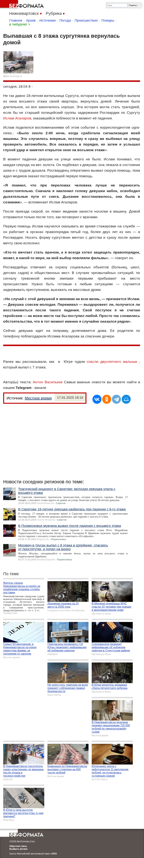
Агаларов (23, 118)
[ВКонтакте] (96, 399)
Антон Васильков (47, 382)
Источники (47, 20)
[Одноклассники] (106, 399)
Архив (31, 20)
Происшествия (86, 20)
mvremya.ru (16, 76)
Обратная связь (18, 846)
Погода (65, 20)
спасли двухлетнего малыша (112, 362)
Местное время (38, 398)
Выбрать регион (18, 849)
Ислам (8, 118)
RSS (54, 853)
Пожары (107, 20)
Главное (15, 20)
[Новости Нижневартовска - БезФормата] (22, 4)
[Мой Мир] (126, 399)
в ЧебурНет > (19, 24)
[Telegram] (116, 399)
